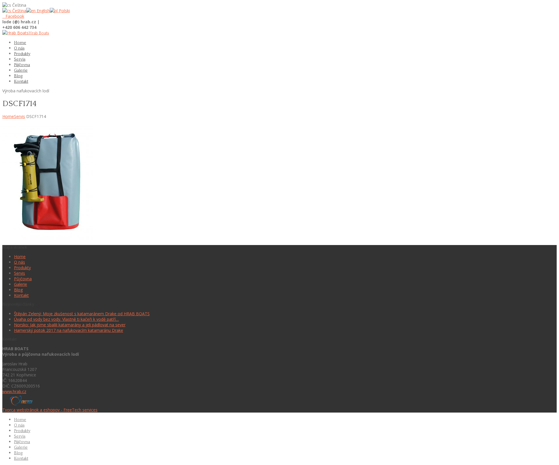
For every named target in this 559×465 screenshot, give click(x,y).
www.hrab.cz (14, 391)
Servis (19, 116)
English (43, 10)
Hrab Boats (39, 33)
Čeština (18, 10)
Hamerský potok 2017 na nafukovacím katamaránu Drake (68, 330)
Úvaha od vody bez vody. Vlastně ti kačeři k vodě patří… (66, 319)
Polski (64, 10)
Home (8, 116)
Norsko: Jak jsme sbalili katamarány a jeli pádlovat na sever (69, 324)
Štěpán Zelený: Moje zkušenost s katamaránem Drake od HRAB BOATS (82, 313)
